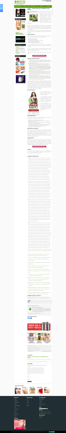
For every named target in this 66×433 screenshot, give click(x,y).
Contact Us (41, 6)
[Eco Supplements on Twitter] (49, 1)
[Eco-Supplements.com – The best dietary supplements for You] (19, 3)
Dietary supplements (18, 6)
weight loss (46, 25)
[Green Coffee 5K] (20, 29)
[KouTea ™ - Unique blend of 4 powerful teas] (33, 111)
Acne (27, 399)
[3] (37, 62)
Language (48, 6)
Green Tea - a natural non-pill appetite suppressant (36, 361)
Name (28, 374)
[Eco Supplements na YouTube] (50, 1)
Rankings (24, 6)
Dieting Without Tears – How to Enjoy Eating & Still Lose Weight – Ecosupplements (40, 359)
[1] (43, 70)
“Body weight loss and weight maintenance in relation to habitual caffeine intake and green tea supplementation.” (39, 289)
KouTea (28, 25)
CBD (37, 6)
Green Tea (15, 410)
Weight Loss (28, 405)
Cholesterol (28, 402)
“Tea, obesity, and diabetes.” (37, 262)
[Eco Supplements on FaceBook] (46, 1)
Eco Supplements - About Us (36, 313)
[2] (38, 74)
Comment (28, 366)
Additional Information (41, 399)
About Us (40, 405)
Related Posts (18, 44)
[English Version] (28, 12)
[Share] (1, 10)
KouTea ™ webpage (37, 141)
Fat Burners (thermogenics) (17, 405)
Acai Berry (15, 399)
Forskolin (15, 407)
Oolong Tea (15, 415)
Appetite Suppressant (16, 402)
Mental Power (33, 6)
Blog (28, 6)
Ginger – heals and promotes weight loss (20, 47)
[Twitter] (1, 8)
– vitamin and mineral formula (20, 51)
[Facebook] (1, 5)
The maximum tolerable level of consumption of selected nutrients (20, 48)
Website (28, 379)
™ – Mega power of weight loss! (20, 53)
